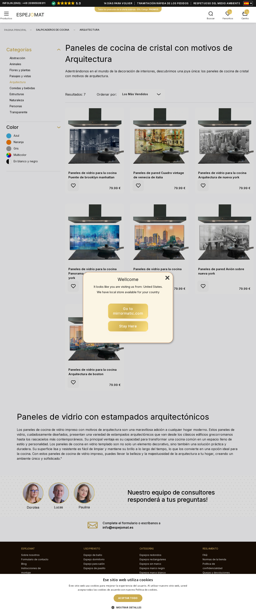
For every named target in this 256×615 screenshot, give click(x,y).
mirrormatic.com (128, 311)
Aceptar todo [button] (128, 598)
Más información (168, 589)
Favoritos (228, 18)
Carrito (245, 18)
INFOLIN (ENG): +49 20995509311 (23, 3)
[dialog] (128, 594)
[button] (128, 607)
